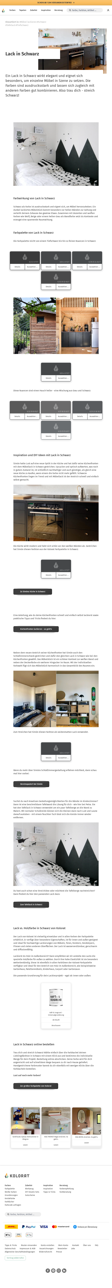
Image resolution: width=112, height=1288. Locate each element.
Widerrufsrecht (45, 1252)
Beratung (58, 10)
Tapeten (22, 10)
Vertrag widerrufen (15, 1258)
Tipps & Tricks (49, 1192)
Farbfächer (9, 1202)
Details (17, 267)
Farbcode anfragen (13, 1205)
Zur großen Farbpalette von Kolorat (35, 1086)
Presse (59, 1252)
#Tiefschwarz (22, 25)
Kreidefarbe (10, 1198)
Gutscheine (30, 1195)
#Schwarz (41, 22)
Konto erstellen (47, 1245)
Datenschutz (10, 1248)
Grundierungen (11, 1195)
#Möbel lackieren (28, 22)
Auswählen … (32, 267)
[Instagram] (59, 1270)
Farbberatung (65, 1192)
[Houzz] (64, 1270)
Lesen (25, 1145)
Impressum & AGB (27, 1248)
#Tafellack (10, 25)
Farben (12, 10)
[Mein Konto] (108, 10)
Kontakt (75, 1245)
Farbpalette (10, 1189)
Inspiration (46, 10)
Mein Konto (63, 1245)
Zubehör (33, 10)
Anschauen (56, 1025)
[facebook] (48, 1270)
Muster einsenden (29, 1245)
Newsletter (62, 1248)
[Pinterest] (53, 1270)
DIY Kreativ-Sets (32, 1192)
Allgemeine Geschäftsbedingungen (20, 1252)
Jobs (73, 1248)
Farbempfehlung (67, 1189)
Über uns (87, 1245)
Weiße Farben (11, 1192)
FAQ (96, 1245)
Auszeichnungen (46, 1248)
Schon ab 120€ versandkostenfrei (54, 3)
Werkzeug (29, 1189)
